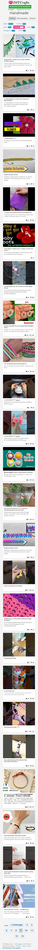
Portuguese (8, 30)
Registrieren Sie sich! (23, 9)
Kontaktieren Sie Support (12, 948)
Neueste (32, 18)
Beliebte (12, 18)
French (19, 27)
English (8, 24)
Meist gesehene (22, 18)
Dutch (30, 27)
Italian (7, 27)
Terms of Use (26, 946)
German (21, 24)
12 (17, 936)
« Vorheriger (17, 924)
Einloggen (11, 9)
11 (32, 930)
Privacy (18, 946)
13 (22, 936)
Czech (21, 30)
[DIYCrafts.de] (19, 2)
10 (26, 930)
